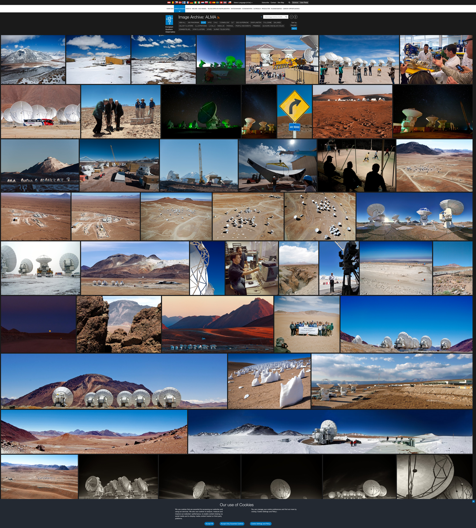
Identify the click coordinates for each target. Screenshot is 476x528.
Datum (294, 28)
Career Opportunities (291, 9)
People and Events (243, 26)
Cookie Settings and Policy (260, 524)
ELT (233, 22)
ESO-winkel (202, 9)
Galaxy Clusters (186, 26)
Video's (188, 9)
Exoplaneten (256, 22)
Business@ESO (276, 9)
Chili (216, 22)
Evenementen (247, 9)
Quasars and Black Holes (273, 26)
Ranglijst (293, 25)
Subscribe (265, 2)
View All (182, 22)
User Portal (304, 2)
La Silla (212, 26)
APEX (209, 22)
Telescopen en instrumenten (219, 9)
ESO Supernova (242, 22)
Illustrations (201, 26)
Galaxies (277, 22)
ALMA (203, 22)
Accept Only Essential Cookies (232, 524)
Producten (266, 9)
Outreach (257, 9)
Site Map (281, 2)
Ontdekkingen (236, 9)
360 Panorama (193, 22)
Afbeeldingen (179, 9)
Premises (256, 26)
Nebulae (221, 26)
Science (295, 2)
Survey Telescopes (222, 29)
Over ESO (170, 9)
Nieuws (194, 9)
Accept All (209, 524)
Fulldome (267, 22)
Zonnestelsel (185, 29)
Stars (209, 29)
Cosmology (224, 22)
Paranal (230, 26)
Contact (273, 2)
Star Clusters (199, 29)
